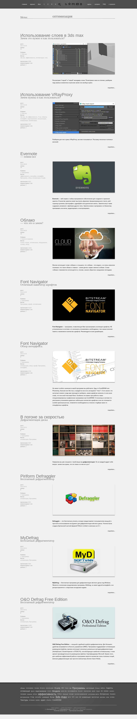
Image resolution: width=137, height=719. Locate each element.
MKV (62, 688)
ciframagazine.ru (51, 709)
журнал (32, 4)
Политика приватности (60, 710)
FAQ (104, 4)
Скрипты (109, 688)
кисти (69, 697)
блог (39, 4)
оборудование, (43, 242)
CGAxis (59, 694)
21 (21, 49)
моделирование (41, 691)
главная (24, 4)
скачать (111, 691)
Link (31, 63)
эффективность (47, 694)
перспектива (87, 691)
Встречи (42, 688)
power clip (64, 691)
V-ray (32, 697)
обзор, (30, 178)
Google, (43, 178)
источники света (93, 694)
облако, (27, 242)
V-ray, (40, 117)
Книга (66, 688)
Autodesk (112, 694)
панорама (23, 694)
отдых (98, 691)
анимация (45, 697)
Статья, (22, 242)
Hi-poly (57, 688)
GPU (73, 697)
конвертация (86, 697)
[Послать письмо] (73, 4)
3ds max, (23, 57)
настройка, (33, 176)
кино (77, 697)
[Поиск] (59, 4)
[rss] (66, 4)
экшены (29, 694)
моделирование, (33, 119)
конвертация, (24, 120)
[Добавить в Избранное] (69, 4)
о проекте (112, 4)
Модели (56, 691)
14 (21, 167)
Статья (97, 688)
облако (22, 688)
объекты (48, 700)
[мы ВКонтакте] (81, 4)
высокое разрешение (81, 694)
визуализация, (42, 119)
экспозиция (90, 688)
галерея (97, 4)
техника (36, 688)
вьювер (38, 700)
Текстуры (24, 700)
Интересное (104, 694)
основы (112, 697)
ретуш (35, 694)
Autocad (65, 694)
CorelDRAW (56, 700)
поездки (71, 694)
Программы (78, 688)
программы (25, 172)
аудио (43, 700)
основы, (23, 244)
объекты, (44, 117)
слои (107, 697)
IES (102, 691)
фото (33, 691)
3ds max (24, 54)
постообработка (72, 691)
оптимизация (25, 691)
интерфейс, (24, 119)
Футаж (52, 697)
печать (49, 691)
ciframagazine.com (65, 709)
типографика (29, 688)
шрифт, (30, 304)
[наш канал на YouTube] (77, 4)
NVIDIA (106, 691)
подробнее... (111, 87)
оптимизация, (40, 57)
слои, (46, 57)
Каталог (80, 691)
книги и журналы (27, 239)
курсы (89, 4)
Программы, (24, 178)
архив (93, 691)
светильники (49, 688)
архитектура (95, 697)
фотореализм (24, 697)
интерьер (32, 700)
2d (80, 697)
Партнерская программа (76, 710)
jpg (70, 688)
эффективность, (31, 57)
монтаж (102, 697)
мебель (103, 688)
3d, (27, 117)
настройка (38, 697)
